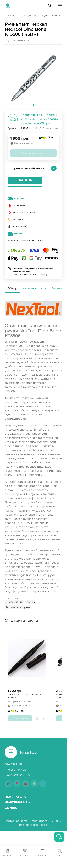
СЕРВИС (11, 807)
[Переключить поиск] (49, 5)
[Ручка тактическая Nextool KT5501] (27, 658)
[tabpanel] (33, 455)
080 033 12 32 (14, 764)
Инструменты (14, 601)
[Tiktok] (34, 783)
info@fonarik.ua (15, 769)
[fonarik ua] (8, 5)
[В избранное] (36, 718)
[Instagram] (17, 783)
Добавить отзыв (49, 128)
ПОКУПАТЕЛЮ (16, 796)
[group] (33, 78)
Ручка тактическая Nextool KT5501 (24, 696)
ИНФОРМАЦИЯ (16, 802)
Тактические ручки (18, 607)
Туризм (30, 601)
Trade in (25, 180)
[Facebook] (8, 783)
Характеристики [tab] (34, 288)
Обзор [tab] (12, 288)
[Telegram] (42, 783)
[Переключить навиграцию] (60, 5)
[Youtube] (25, 783)
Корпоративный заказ (27, 168)
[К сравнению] (42, 718)
